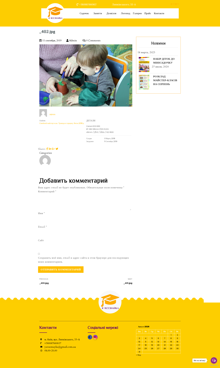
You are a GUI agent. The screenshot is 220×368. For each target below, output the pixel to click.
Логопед (125, 13)
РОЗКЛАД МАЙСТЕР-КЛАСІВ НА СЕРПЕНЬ (165, 80)
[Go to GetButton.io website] (214, 365)
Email (42, 227)
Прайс (147, 13)
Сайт (41, 240)
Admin (72, 40)
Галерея (137, 13)
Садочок (84, 13)
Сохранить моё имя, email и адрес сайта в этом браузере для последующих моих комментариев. (83, 259)
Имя (41, 213)
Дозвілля (111, 13)
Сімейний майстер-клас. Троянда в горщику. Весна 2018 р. (61, 123)
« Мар (138, 355)
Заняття (97, 13)
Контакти (159, 13)
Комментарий (47, 191)
